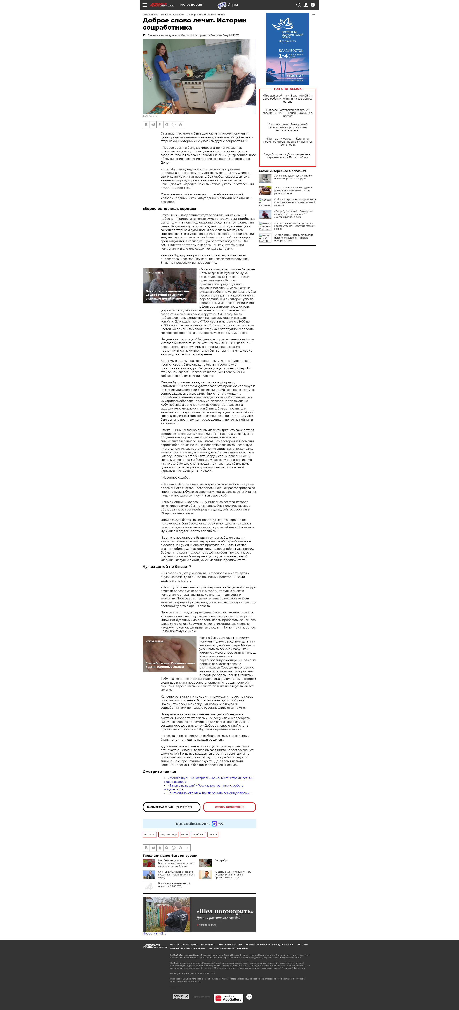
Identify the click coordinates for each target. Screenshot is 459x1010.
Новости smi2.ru (155, 933)
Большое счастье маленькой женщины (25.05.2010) (174, 884)
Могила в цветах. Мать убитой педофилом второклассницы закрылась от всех (288, 127)
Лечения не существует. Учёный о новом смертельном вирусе (293, 177)
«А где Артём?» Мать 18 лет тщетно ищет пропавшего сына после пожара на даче (293, 238)
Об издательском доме (183, 945)
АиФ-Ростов (150, 116)
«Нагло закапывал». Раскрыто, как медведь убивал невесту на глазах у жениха (294, 226)
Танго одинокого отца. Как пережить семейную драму (208, 793)
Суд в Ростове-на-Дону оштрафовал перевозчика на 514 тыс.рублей (287, 156)
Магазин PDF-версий (230, 945)
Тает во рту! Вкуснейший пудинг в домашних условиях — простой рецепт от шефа (293, 190)
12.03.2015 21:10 (150, 14)
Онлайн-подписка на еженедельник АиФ (269, 945)
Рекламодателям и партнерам (187, 948)
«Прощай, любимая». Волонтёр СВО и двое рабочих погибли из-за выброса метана (288, 98)
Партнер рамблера (201, 997)
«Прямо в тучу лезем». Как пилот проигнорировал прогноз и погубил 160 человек (287, 141)
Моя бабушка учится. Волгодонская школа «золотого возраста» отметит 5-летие (176, 863)
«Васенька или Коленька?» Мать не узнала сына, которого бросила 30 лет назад (233, 874)
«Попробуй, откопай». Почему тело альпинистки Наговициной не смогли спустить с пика (294, 214)
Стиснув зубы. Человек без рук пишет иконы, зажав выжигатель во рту (176, 874)
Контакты (302, 945)
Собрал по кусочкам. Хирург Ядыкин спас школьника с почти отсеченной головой (295, 202)
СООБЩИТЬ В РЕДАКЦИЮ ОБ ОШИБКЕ (228, 948)
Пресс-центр (208, 945)
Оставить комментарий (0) (229, 807)
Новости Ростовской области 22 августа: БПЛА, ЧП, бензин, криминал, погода (288, 113)
